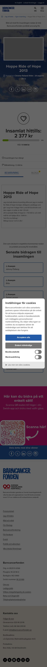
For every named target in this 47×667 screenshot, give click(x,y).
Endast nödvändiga (23, 345)
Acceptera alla (23, 337)
